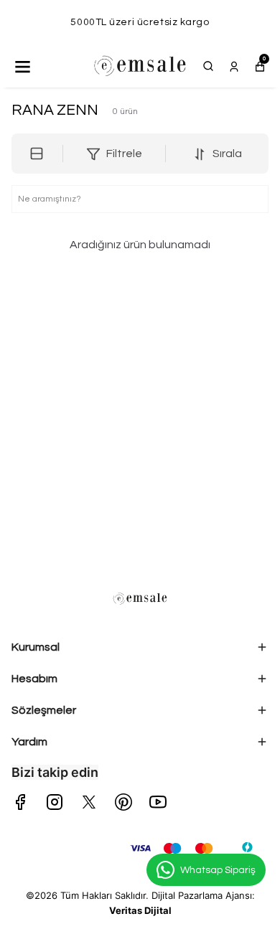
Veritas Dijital (140, 910)
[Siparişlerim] (234, 66)
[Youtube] (158, 802)
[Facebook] (20, 802)
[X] (89, 802)
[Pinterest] (123, 802)
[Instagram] (54, 802)
